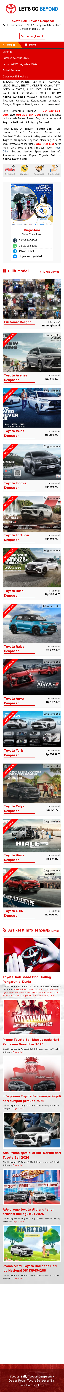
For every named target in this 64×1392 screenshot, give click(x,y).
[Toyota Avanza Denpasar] (32, 351)
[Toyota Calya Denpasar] (32, 782)
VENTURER (39, 81)
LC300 (25, 93)
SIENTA (25, 85)
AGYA (57, 85)
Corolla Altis (52, 989)
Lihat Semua (51, 271)
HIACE (15, 93)
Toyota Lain (18, 1052)
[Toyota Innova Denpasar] (32, 461)
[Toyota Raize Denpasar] (32, 623)
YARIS (57, 89)
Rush (11, 995)
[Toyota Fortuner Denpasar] (32, 513)
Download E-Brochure (15, 76)
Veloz (40, 995)
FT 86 (51, 93)
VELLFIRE (37, 85)
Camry (41, 989)
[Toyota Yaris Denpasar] (32, 728)
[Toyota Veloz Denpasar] (32, 407)
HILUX (15, 85)
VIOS (39, 89)
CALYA (48, 85)
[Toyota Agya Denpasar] (32, 676)
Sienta (18, 995)
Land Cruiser (52, 992)
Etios (11, 992)
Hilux (34, 992)
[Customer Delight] (32, 298)
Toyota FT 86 (29, 995)
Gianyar (7, 104)
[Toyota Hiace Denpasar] (32, 835)
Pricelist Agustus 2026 (16, 57)
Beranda (7, 51)
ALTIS (30, 89)
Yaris (51, 995)
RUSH (47, 89)
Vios (46, 995)
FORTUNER (22, 81)
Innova (41, 992)
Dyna (5, 992)
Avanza (33, 989)
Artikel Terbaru (11, 70)
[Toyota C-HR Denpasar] (32, 887)
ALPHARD (54, 81)
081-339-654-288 (28, 114)
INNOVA (7, 81)
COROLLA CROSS (13, 89)
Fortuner (19, 992)
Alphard (24, 989)
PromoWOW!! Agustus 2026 (20, 64)
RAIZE (6, 93)
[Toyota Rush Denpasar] (32, 567)
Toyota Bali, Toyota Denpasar (32, 21)
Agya (16, 989)
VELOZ (6, 85)
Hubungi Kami (34, 36)
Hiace (28, 992)
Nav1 (5, 995)
